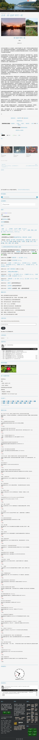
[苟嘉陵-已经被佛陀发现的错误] (7, 149)
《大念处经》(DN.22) (16, 276)
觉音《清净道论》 (11, 269)
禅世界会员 (5, 219)
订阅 (3, 328)
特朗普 (11, 401)
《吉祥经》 (9, 285)
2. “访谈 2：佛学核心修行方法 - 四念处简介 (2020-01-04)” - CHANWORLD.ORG (14, 352)
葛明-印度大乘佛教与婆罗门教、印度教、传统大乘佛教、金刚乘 (14, 297)
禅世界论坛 (3, 379)
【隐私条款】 (26, 118)
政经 (31, 241)
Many (9, 13)
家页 (2, 381)
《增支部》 (27, 123)
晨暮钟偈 (3, 389)
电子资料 (13, 240)
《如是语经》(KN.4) (10, 264)
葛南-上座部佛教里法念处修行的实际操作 (9, 295)
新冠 (24, 401)
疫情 (20, 401)
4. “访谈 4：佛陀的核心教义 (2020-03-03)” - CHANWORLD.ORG (12, 354)
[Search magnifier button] (37, 197)
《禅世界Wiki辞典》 (6, 234)
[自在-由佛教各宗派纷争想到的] (19, 149)
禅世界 (19, 5)
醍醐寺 (32, 716)
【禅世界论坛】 (19, 120)
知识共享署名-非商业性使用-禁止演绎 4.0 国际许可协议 (19, 728)
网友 (16, 243)
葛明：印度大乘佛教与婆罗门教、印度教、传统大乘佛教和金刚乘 (11, 635)
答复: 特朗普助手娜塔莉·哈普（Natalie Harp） (8, 593)
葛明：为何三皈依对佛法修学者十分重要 (9, 314)
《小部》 (32, 123)
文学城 (10, 229)
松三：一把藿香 (3, 566)
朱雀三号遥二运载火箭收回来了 (6, 600)
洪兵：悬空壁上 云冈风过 (5, 490)
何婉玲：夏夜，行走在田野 (5, 504)
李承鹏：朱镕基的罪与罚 (5, 656)
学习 (5, 241)
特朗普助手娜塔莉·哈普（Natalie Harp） (7, 607)
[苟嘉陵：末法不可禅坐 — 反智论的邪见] (32, 149)
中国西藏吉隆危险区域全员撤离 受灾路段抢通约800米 (9, 442)
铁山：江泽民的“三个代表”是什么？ (6, 628)
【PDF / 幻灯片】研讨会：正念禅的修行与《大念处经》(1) (9, 165)
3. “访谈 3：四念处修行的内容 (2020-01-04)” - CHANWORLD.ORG (12, 353)
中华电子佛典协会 (32, 721)
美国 (6, 401)
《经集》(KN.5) (20, 264)
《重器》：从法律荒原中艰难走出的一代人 (8, 435)
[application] (19, 349)
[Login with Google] (2, 215)
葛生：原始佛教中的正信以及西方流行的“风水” (10, 308)
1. (17, 692)
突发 (6, 243)
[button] (13, 27)
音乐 (4, 231)
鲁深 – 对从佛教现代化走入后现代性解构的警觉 (10, 299)
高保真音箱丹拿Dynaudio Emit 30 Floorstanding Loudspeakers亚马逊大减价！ (13, 497)
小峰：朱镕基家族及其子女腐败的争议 (7, 614)
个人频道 (9, 241)
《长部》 (22, 123)
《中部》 (18, 123)
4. (3, 695)
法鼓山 (36, 709)
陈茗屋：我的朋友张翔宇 (5, 538)
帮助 (32, 230)
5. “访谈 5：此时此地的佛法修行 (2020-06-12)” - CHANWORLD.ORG (12, 355)
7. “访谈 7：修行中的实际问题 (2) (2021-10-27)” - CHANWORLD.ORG (13, 357)
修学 (8, 240)
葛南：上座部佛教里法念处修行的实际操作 (8, 421)
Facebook (24, 229)
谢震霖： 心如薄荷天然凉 (5, 476)
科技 (35, 241)
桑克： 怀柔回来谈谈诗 (4, 483)
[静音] (33, 349)
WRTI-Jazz (17, 231)
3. (3, 694)
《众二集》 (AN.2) (28, 278)
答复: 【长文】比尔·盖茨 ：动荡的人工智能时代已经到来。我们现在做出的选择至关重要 (15, 413)
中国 (2, 401)
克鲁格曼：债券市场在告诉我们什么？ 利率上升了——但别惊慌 (11, 621)
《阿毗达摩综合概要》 (12, 271)
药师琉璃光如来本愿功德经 (6, 387)
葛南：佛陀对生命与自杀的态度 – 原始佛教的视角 (11, 305)
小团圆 (23, 241)
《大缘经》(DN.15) (28, 274)
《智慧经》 (9, 288)
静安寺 (28, 716)
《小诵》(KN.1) (16, 263)
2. (10, 693)
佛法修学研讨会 (20, 240)
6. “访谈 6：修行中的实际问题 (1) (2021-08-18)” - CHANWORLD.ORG (13, 356)
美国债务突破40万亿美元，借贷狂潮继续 (7, 552)
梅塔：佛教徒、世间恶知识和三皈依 (8, 312)
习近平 (16, 401)
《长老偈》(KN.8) (29, 264)
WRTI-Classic (10, 231)
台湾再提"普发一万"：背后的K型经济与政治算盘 (8, 545)
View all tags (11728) (5, 405)
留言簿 (2, 222)
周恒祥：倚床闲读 (4, 531)
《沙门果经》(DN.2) (18, 274)
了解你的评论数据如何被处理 (23, 189)
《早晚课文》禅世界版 (5, 391)
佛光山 (28, 713)
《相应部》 (13, 123)
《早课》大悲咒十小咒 (5, 383)
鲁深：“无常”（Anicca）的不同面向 (8, 303)
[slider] (35, 349)
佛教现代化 (28, 240)
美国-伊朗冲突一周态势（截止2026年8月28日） (8, 428)
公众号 (15, 229)
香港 (28, 401)
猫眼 (9, 243)
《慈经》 (9, 283)
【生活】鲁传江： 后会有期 (5, 559)
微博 (19, 229)
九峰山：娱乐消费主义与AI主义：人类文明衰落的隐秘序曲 (13, 310)
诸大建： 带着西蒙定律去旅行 (6, 573)
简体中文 (30, 0)
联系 (29, 230)
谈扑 (13, 243)
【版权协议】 (13, 118)
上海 (33, 401)
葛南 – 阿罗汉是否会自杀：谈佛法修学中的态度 (10, 301)
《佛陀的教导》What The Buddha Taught (9, 393)
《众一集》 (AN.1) (18, 278)
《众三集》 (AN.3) (22, 257)
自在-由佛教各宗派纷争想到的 (32, 165)
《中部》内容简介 (4, 385)
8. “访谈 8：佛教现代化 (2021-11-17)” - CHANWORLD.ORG (11, 358)
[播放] (2, 349)
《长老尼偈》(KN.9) (16, 260)
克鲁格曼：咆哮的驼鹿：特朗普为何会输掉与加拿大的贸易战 (10, 469)
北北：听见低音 (3, 511)
